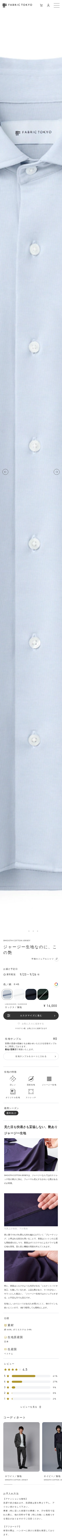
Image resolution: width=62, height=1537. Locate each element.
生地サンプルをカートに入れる (31, 1056)
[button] (5, 472)
